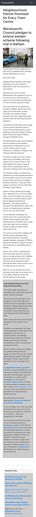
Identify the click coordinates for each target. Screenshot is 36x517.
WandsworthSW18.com (13, 513)
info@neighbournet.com (23, 387)
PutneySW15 (8, 3)
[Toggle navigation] (31, 3)
